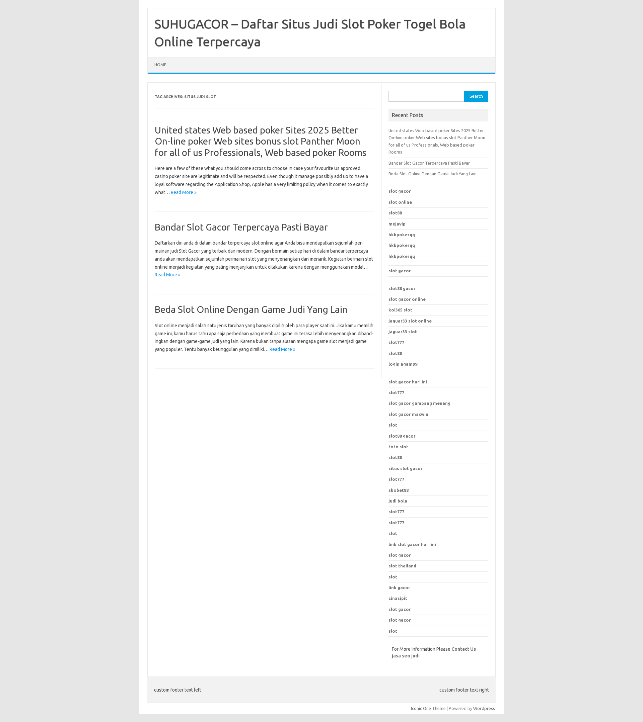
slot (392, 425)
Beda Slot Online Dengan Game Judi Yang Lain (251, 309)
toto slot (398, 446)
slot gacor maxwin (408, 414)
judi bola (397, 501)
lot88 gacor (402, 288)
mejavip (397, 223)
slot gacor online (407, 299)
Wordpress (484, 708)
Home (160, 65)
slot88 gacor (402, 436)
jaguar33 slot (402, 331)
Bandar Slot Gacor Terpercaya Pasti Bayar (241, 227)
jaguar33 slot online (410, 321)
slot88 (395, 212)
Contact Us (463, 649)
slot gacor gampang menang (419, 403)
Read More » (184, 192)
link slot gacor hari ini (412, 544)
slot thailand (402, 565)
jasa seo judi (406, 655)
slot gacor (399, 191)
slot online (400, 202)
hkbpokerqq (401, 234)
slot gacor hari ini (407, 381)
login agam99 (402, 364)
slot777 (396, 342)
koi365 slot (400, 309)
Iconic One (421, 708)
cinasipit (397, 598)
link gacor (399, 587)
